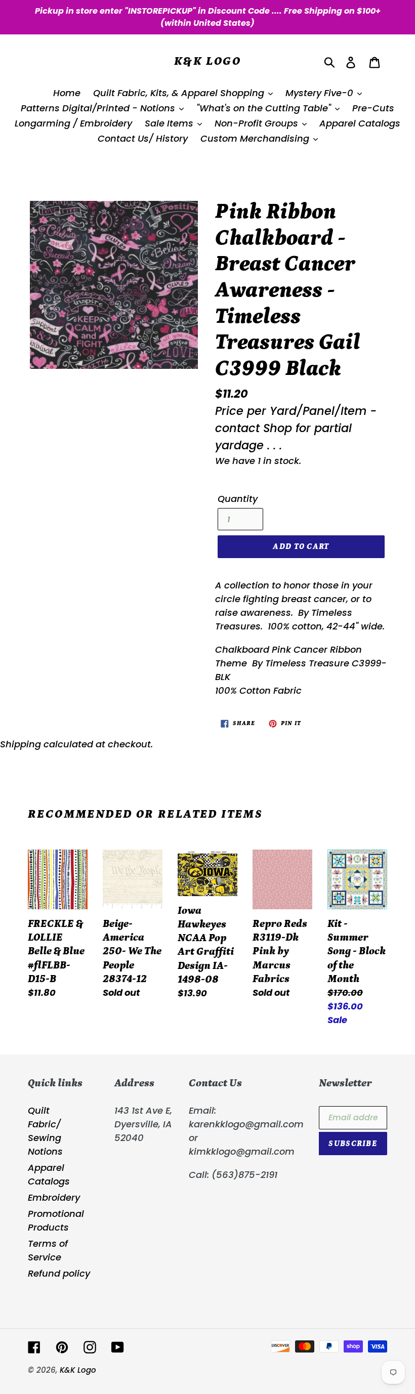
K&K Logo (207, 61)
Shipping (20, 744)
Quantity (238, 498)
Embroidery (54, 1197)
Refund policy (59, 1273)
